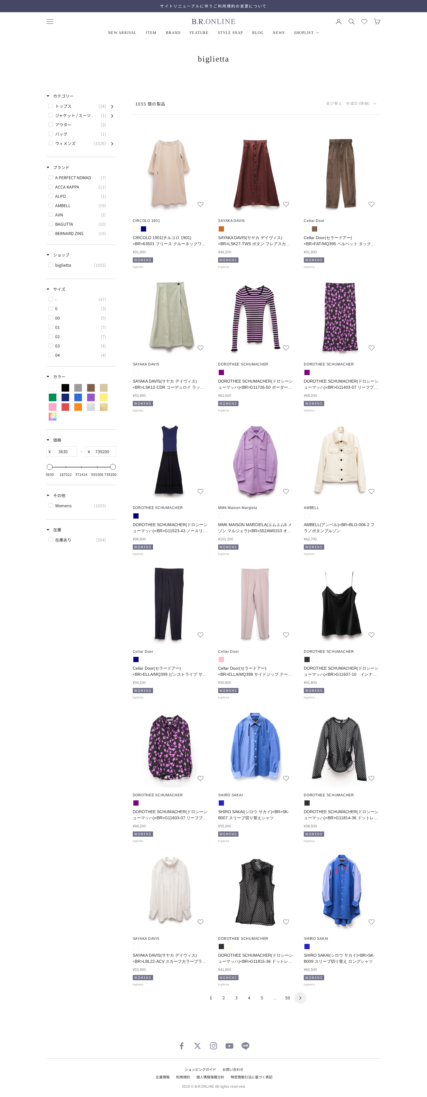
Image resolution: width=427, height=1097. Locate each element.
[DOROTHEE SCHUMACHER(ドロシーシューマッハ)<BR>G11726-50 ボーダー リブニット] (255, 317)
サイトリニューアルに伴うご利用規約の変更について (213, 6)
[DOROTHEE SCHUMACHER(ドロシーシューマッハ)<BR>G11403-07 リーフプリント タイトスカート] (341, 317)
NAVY (136, 516)
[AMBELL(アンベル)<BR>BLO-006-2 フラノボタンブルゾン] (341, 461)
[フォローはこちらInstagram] (213, 1046)
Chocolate (221, 229)
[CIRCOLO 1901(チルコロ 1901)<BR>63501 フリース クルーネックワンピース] (170, 174)
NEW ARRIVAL (122, 33)
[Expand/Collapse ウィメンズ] (112, 143)
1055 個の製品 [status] (150, 104)
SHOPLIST (304, 33)
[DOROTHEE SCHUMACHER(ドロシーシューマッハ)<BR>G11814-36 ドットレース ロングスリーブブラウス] (341, 748)
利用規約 (183, 1076)
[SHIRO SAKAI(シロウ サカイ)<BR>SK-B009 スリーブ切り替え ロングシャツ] (341, 891)
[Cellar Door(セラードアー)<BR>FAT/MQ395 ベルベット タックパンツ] (341, 174)
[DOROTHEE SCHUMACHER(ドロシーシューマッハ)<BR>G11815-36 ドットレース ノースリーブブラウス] (255, 891)
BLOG (257, 33)
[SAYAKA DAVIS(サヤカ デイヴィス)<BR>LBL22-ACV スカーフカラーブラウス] (170, 891)
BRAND (173, 33)
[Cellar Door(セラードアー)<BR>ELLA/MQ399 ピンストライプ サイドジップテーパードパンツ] (170, 604)
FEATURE (199, 33)
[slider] (50, 467)
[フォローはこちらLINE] (245, 1046)
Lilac (221, 516)
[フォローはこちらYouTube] (229, 1046)
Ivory (136, 229)
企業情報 (163, 1076)
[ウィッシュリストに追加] (200, 204)
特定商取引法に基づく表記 (251, 1076)
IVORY (307, 229)
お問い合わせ (233, 1069)
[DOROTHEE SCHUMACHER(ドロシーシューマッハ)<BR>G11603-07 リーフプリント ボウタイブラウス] (170, 748)
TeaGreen (136, 372)
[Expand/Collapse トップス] (112, 106)
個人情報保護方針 (210, 1076)
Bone (136, 946)
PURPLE (221, 372)
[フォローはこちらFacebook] (181, 1046)
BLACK (307, 659)
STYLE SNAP (230, 33)
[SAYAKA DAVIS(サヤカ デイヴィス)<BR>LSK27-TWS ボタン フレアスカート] (255, 174)
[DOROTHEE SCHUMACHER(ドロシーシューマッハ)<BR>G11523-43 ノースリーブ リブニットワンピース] (170, 461)
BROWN (314, 229)
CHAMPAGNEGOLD (314, 659)
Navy (143, 229)
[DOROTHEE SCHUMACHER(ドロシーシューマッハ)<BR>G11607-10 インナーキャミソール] (341, 604)
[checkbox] (81, 106)
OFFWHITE (307, 516)
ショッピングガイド (200, 1069)
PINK (221, 659)
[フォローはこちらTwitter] (197, 1046)
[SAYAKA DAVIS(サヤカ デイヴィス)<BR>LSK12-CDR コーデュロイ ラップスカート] (170, 317)
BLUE (221, 803)
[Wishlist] (364, 21)
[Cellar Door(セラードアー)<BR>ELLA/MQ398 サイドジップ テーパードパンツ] (255, 604)
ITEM (151, 33)
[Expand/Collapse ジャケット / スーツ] (112, 115)
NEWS (278, 33)
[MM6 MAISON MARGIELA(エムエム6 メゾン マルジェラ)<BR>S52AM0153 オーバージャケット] (255, 461)
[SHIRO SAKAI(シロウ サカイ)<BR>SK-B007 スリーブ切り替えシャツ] (255, 748)
